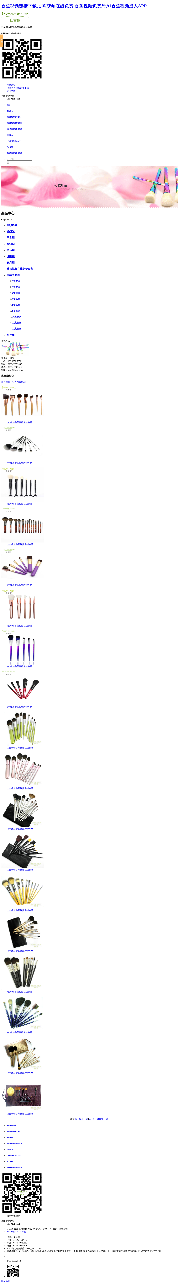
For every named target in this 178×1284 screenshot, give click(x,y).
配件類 (11, 334)
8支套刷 (16, 305)
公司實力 (10, 135)
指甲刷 (11, 256)
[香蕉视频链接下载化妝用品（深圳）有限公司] (15, 20)
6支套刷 (16, 293)
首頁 (8, 105)
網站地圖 (11, 91)
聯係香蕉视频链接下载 (18, 88)
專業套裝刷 (13, 275)
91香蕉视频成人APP (14, 141)
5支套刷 (16, 287)
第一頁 (78, 1119)
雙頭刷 (11, 243)
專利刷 (11, 262)
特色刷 (11, 250)
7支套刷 (16, 299)
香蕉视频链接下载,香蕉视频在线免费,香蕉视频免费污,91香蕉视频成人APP (74, 5)
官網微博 (11, 85)
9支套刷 (16, 311)
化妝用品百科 (11, 1125)
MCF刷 (11, 231)
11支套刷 (16, 322)
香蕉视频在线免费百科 (14, 123)
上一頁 (84, 1119)
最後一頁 (103, 1119)
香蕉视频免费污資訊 (13, 117)
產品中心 (10, 111)
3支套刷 (16, 281)
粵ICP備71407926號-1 (17, 1231)
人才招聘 (10, 147)
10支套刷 (16, 317)
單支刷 (11, 237)
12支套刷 (16, 328)
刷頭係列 (12, 225)
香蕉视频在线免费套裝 (20, 268)
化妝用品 (10, 1137)
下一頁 (95, 1119)
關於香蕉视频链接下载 (14, 129)
